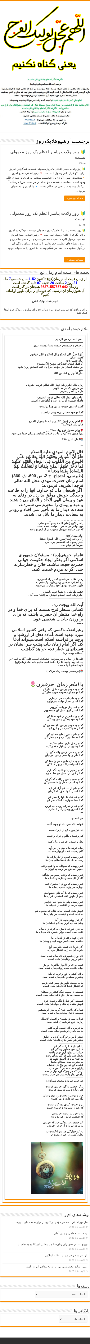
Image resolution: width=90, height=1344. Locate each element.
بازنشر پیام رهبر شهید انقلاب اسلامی (66, 1255)
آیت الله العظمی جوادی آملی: (70, 1233)
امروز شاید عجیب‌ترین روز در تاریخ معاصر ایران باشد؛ (56, 1266)
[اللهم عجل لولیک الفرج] (45, 38)
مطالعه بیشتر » (75, 198)
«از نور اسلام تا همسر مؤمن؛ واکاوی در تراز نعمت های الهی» (52, 1222)
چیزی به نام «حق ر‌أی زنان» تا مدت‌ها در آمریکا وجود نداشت (52, 1244)
